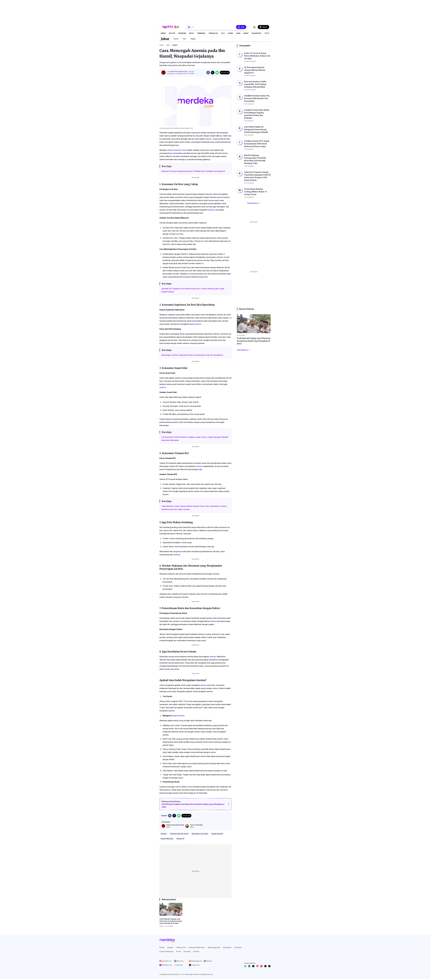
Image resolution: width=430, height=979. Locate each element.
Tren (184, 39)
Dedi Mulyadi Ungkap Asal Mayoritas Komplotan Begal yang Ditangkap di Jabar (170, 921)
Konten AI (180, 839)
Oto (223, 33)
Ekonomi (182, 33)
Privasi (178, 951)
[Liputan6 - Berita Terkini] (167, 940)
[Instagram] (257, 966)
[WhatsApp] (245, 966)
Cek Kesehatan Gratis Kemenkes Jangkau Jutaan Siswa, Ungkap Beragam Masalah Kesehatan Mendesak (194, 438)
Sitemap (196, 951)
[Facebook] (249, 966)
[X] (253, 966)
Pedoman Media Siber (197, 947)
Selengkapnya (253, 203)
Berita (176, 39)
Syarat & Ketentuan (166, 951)
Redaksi (170, 947)
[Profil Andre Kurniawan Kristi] (163, 72)
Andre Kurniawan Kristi (179, 71)
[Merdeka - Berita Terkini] (171, 27)
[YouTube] (261, 966)
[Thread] (269, 966)
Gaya (238, 33)
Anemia (164, 834)
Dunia (230, 33)
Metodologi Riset (214, 947)
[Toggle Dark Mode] (254, 27)
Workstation (227, 947)
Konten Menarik (167, 839)
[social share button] (208, 72)
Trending (201, 33)
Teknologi (213, 33)
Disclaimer (238, 947)
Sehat (246, 33)
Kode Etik (187, 951)
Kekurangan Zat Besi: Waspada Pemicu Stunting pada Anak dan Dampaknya (192, 355)
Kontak (161, 947)
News (163, 33)
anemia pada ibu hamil (177, 150)
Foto (267, 33)
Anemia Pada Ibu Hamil (179, 834)
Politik (172, 33)
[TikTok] (265, 966)
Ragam (193, 39)
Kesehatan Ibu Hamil (200, 834)
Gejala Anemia (178, 715)
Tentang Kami (181, 947)
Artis (191, 33)
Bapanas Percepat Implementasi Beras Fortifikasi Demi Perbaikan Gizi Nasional (193, 171)
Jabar (165, 39)
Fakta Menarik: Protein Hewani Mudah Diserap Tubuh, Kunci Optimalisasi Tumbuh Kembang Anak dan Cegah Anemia (194, 507)
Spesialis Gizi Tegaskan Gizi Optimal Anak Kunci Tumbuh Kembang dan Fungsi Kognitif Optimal (192, 290)
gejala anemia (195, 324)
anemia (208, 139)
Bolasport (256, 33)
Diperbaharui (180, 73)
